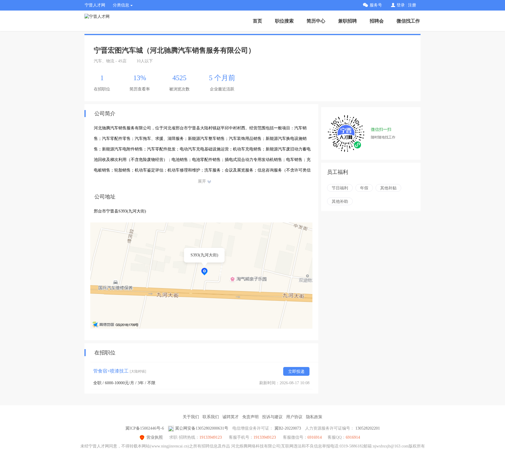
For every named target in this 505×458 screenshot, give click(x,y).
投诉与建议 (272, 417)
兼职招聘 (347, 20)
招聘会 (377, 20)
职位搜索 (284, 20)
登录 (401, 5)
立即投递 (296, 371)
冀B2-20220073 (287, 428)
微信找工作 (408, 20)
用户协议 (294, 417)
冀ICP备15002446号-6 (144, 428)
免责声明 (250, 417)
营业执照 (154, 437)
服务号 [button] (376, 5)
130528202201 (367, 428)
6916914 (353, 437)
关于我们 (191, 417)
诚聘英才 (230, 417)
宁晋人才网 (95, 5)
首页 (257, 20)
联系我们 (211, 417)
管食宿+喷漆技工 (119, 370)
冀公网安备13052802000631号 (201, 428)
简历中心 (316, 20)
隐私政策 (314, 417)
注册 (412, 5)
